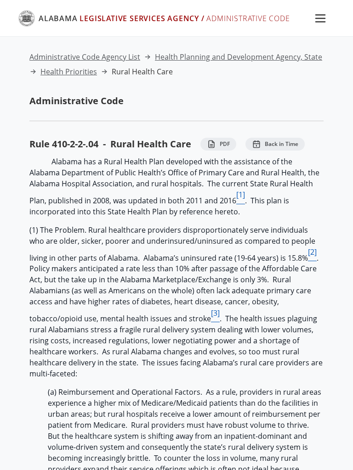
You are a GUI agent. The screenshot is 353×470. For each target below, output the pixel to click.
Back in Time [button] (281, 144)
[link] (154, 18)
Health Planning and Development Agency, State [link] (238, 57)
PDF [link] (225, 144)
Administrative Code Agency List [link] (84, 57)
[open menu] (320, 18)
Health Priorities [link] (68, 72)
